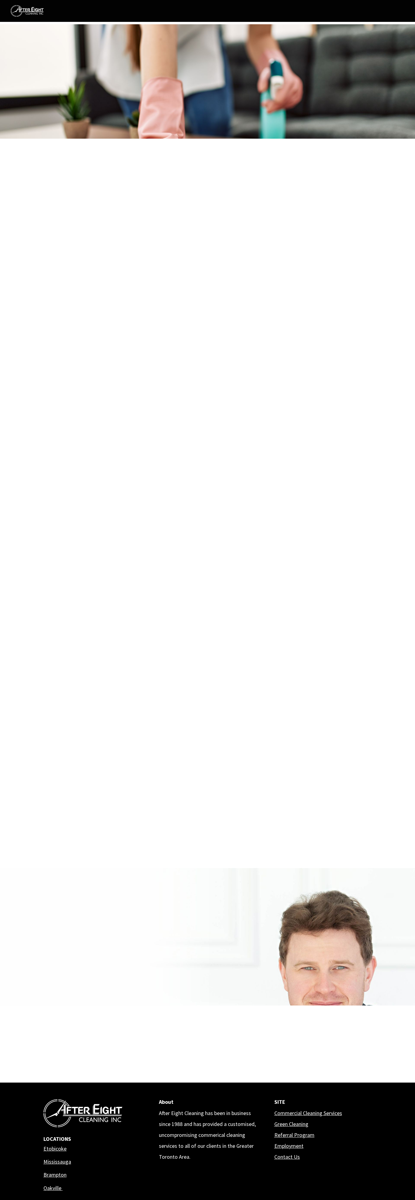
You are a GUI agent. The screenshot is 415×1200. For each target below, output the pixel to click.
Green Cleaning (291, 1124)
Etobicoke (55, 1148)
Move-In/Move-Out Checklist (294, 842)
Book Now (64, 97)
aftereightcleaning (313, 1010)
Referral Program (294, 1134)
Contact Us (287, 1156)
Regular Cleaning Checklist (121, 842)
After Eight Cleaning (314, 1032)
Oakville (53, 1188)
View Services (117, 96)
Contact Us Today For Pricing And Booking (104, 400)
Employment (289, 1145)
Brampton (55, 1174)
